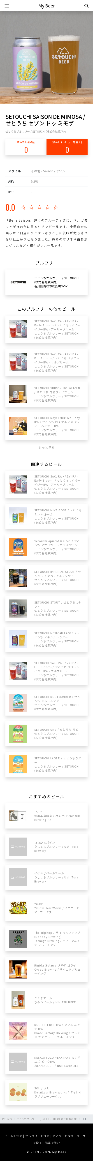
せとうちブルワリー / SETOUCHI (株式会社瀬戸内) (36, 131)
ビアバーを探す (63, 1136)
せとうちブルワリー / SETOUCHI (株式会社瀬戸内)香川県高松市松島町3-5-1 (56, 282)
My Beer (46, 5)
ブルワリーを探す (37, 1136)
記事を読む (52, 1143)
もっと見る (46, 447)
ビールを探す (13, 1136)
